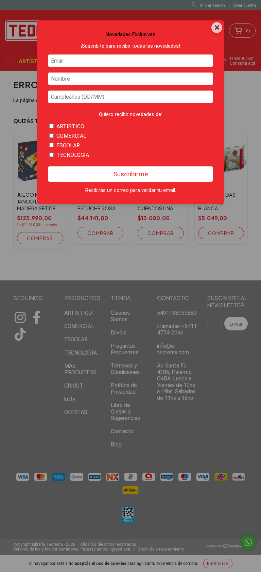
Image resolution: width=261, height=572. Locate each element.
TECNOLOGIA (72, 155)
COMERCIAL (71, 136)
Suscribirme (131, 174)
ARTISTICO (70, 126)
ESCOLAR (68, 145)
